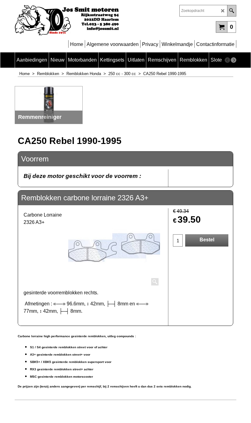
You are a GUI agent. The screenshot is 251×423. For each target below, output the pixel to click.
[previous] (227, 60)
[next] (233, 60)
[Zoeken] (231, 10)
